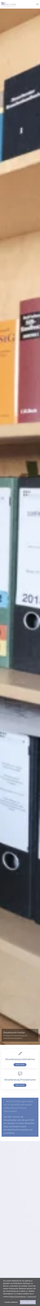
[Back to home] (8, 4)
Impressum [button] (32, 1297)
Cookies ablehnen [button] (11, 1302)
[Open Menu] (37, 4)
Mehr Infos (20, 1064)
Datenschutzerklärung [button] (17, 1297)
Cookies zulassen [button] (27, 1302)
